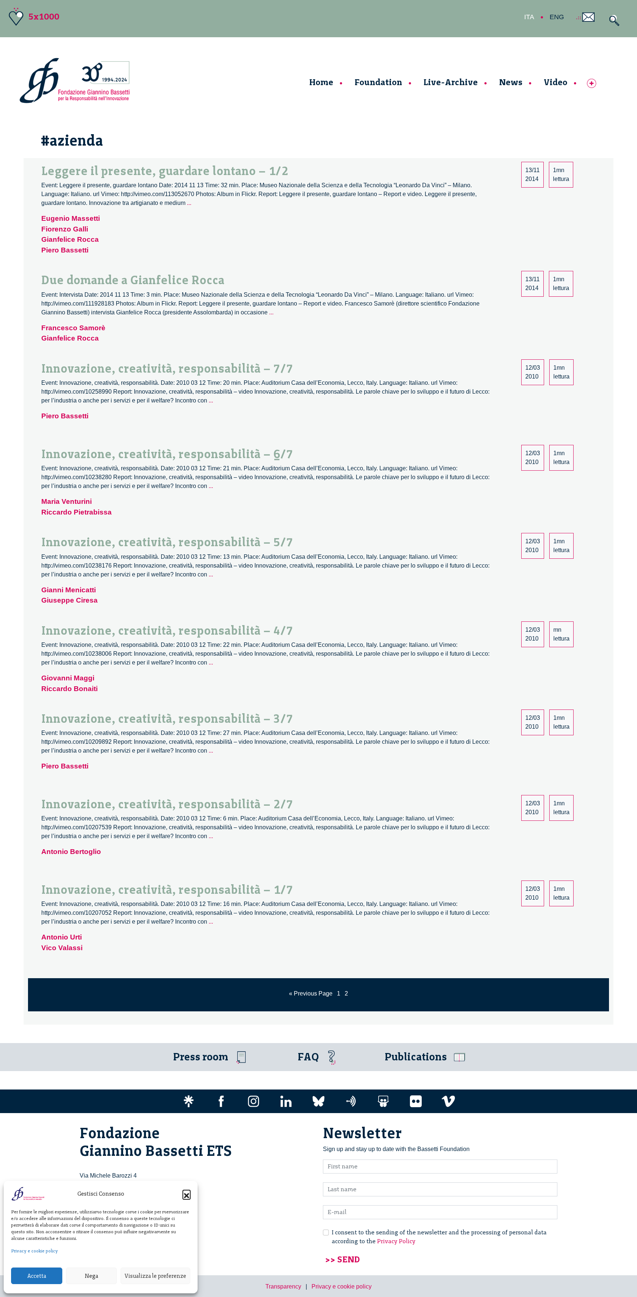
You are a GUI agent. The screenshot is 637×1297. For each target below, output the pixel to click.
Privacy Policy (396, 1241)
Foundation (378, 82)
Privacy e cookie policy (34, 1251)
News (510, 82)
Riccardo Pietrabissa (76, 512)
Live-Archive (451, 82)
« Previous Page (311, 993)
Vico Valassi (62, 948)
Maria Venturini (66, 501)
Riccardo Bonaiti (69, 689)
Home (321, 82)
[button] (186, 1193)
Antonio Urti (61, 937)
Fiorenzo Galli (64, 229)
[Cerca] (612, 20)
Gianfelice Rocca (70, 239)
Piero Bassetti (64, 250)
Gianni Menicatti (68, 590)
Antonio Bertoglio (71, 851)
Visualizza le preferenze (155, 1276)
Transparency (283, 1286)
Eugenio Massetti (70, 218)
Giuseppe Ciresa (69, 600)
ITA (529, 17)
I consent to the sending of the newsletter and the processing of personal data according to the (439, 1237)
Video (555, 82)
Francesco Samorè (73, 328)
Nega (91, 1276)
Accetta (36, 1276)
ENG (557, 17)
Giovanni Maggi (67, 678)
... (189, 203)
